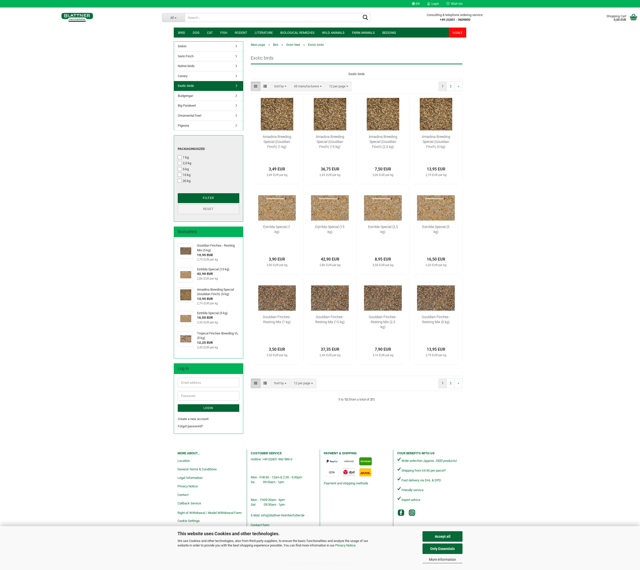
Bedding (389, 33)
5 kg (186, 169)
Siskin (182, 46)
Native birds (186, 66)
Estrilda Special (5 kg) (436, 229)
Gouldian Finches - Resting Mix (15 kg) (330, 319)
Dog (196, 33)
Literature (264, 33)
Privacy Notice (345, 545)
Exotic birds (186, 86)
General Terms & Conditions (197, 469)
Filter (208, 198)
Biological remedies (297, 33)
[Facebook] (401, 513)
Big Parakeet (187, 105)
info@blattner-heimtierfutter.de (282, 515)
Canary (183, 76)
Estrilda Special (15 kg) (329, 229)
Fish (223, 33)
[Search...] (365, 17)
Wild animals (333, 33)
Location (184, 461)
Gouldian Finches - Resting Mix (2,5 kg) (383, 322)
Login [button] (434, 4)
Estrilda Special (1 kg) (276, 229)
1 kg (186, 157)
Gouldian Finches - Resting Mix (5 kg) (436, 319)
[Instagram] (412, 513)
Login (208, 408)
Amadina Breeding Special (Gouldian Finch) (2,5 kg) (383, 142)
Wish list (456, 4)
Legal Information (190, 478)
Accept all (442, 536)
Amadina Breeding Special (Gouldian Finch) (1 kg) (277, 142)
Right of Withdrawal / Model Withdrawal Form (210, 513)
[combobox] (280, 86)
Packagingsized (191, 149)
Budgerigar (185, 96)
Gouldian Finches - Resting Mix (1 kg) (277, 319)
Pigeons (183, 125)
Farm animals (363, 33)
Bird (181, 33)
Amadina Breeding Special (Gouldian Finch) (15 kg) (330, 142)
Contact (183, 495)
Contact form (260, 525)
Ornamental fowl (189, 115)
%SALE (457, 33)
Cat (210, 33)
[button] (416, 4)
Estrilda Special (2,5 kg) (383, 229)
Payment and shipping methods (346, 483)
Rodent (241, 33)
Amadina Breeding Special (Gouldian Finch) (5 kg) (436, 142)
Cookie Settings (189, 521)
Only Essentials (442, 549)
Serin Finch (186, 56)
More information (442, 559)
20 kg (186, 181)
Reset (208, 209)
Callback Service (189, 503)
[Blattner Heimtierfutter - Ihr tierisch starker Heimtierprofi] (77, 18)
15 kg (186, 175)
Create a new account (193, 419)
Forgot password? (190, 426)
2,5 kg (187, 163)
